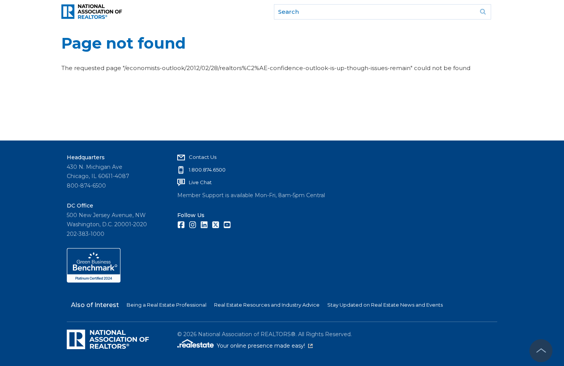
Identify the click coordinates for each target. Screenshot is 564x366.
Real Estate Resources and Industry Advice (267, 305)
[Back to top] (540, 350)
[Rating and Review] (93, 280)
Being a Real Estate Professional (166, 305)
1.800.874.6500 (207, 170)
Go (482, 12)
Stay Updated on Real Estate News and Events (385, 305)
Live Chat (200, 182)
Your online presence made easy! (265, 345)
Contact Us (202, 157)
